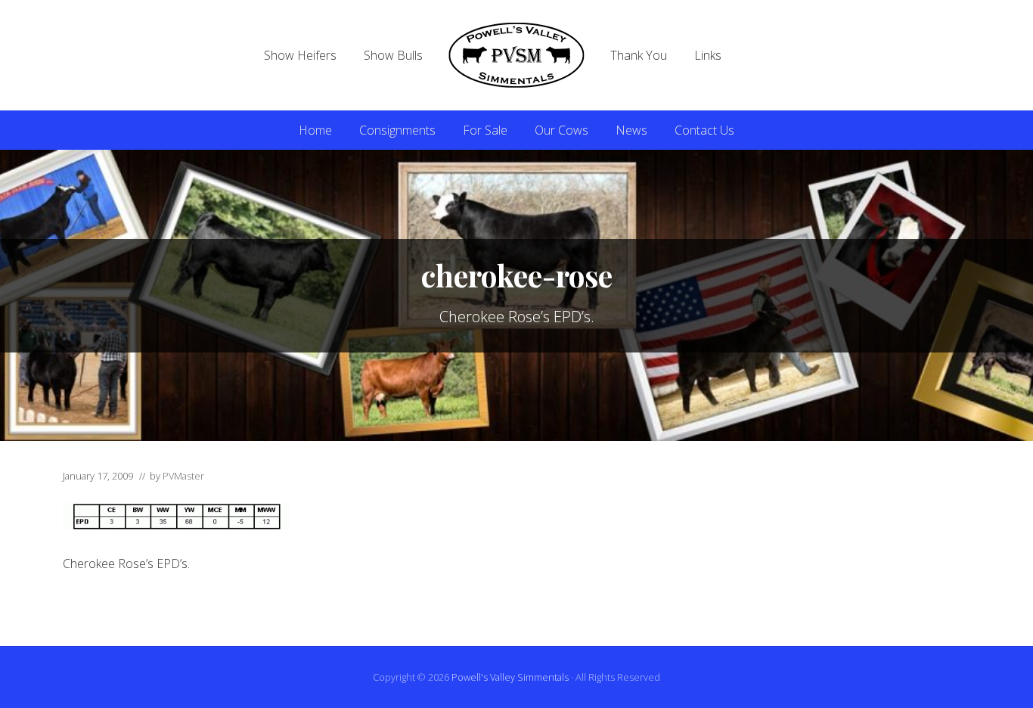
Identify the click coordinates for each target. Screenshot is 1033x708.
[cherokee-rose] (176, 525)
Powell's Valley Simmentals (510, 677)
